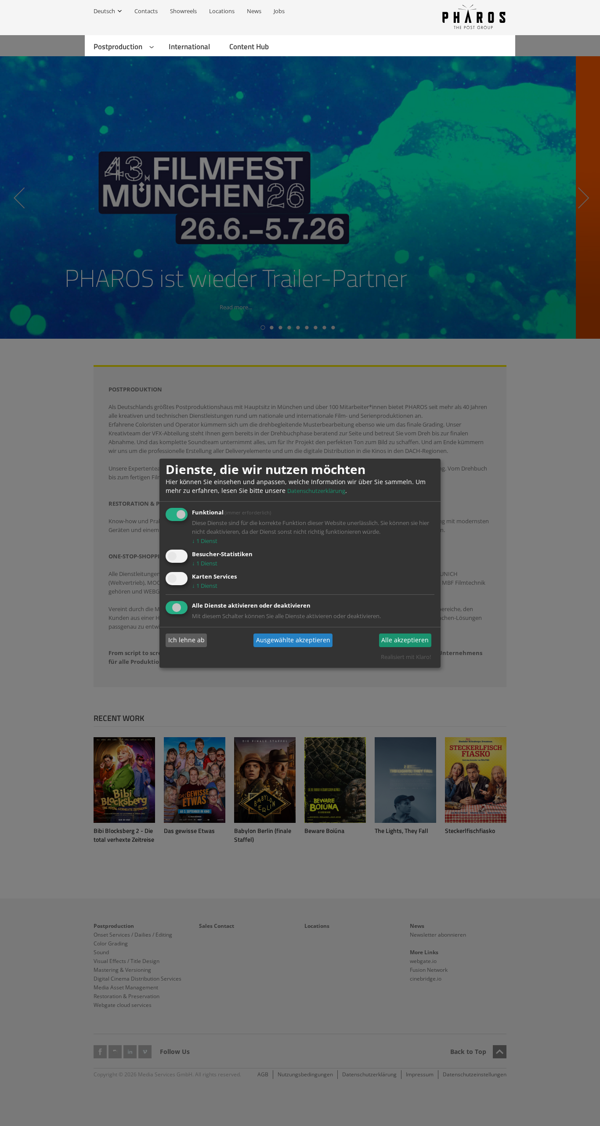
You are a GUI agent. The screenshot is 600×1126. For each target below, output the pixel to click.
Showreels (183, 11)
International (189, 46)
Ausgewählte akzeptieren (293, 640)
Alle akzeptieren (405, 640)
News (254, 11)
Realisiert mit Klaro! (406, 657)
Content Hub (249, 46)
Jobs (279, 11)
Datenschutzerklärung (316, 491)
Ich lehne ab (186, 640)
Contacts (146, 11)
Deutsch (104, 11)
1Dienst (204, 541)
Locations (222, 11)
